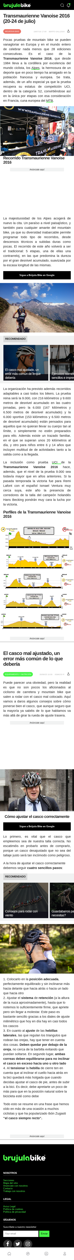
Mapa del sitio (10, 1183)
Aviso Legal (9, 1206)
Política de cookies (13, 1209)
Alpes (35, 68)
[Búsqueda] (62, 5)
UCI (56, 462)
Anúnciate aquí (37, 169)
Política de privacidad (14, 1211)
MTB (49, 100)
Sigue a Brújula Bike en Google (36, 275)
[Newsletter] (68, 5)
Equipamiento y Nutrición (18, 674)
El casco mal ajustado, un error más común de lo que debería (23, 373)
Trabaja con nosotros (14, 1191)
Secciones (8, 1180)
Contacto (8, 1188)
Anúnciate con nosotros (15, 1185)
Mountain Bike (12, 31)
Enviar (44, 1233)
